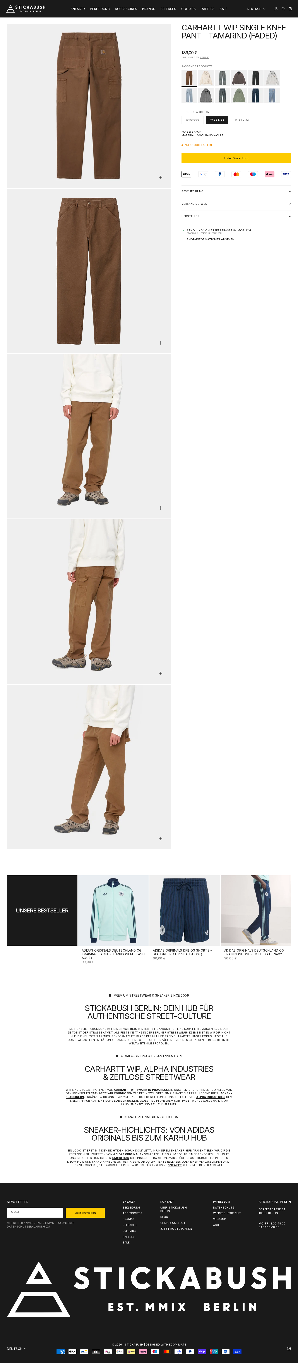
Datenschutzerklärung (26, 1226)
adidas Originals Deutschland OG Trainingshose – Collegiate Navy (254, 952)
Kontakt (167, 1201)
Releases (168, 9)
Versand (204, 57)
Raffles (207, 9)
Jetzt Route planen (176, 1228)
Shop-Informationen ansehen (211, 239)
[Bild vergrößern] (160, 177)
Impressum (221, 1201)
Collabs (188, 9)
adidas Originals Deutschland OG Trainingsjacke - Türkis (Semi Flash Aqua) (113, 954)
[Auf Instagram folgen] (289, 1348)
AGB (216, 1225)
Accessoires (126, 9)
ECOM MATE (177, 1344)
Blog (164, 1217)
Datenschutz (224, 1207)
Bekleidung (100, 9)
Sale (223, 9)
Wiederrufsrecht (227, 1213)
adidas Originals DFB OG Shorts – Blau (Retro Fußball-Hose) (182, 952)
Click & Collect (172, 1222)
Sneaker (78, 9)
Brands (148, 9)
